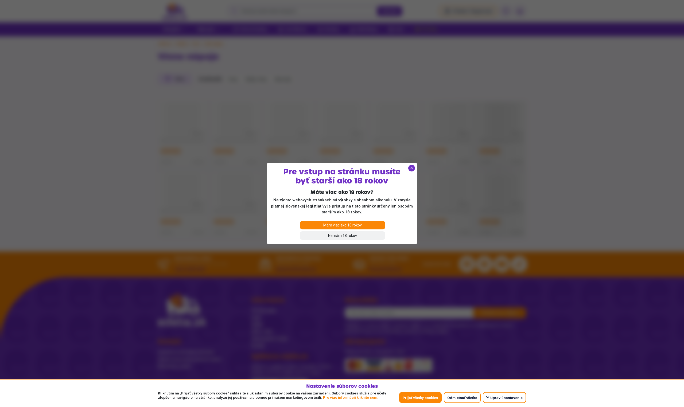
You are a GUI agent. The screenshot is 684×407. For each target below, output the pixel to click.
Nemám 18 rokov (342, 235)
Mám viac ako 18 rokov (342, 225)
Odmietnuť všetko (462, 398)
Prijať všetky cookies (420, 398)
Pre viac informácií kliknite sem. (350, 397)
